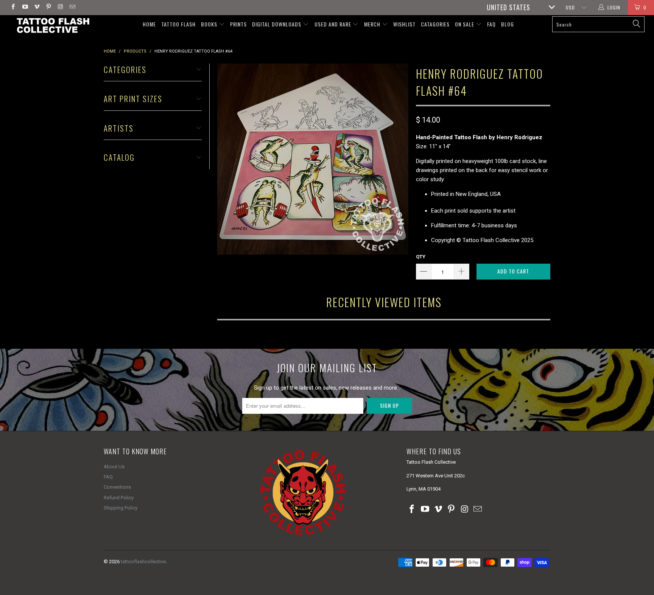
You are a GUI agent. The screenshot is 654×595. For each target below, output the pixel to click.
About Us (114, 466)
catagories (435, 24)
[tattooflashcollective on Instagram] (60, 7)
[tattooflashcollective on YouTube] (24, 7)
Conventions (117, 487)
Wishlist (404, 24)
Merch (373, 24)
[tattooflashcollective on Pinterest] (48, 7)
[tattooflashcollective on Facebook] (12, 7)
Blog (507, 24)
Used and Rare (334, 24)
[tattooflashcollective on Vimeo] (36, 7)
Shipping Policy (120, 508)
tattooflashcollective (143, 561)
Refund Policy (119, 497)
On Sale (465, 24)
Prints (238, 24)
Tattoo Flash (178, 24)
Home (149, 24)
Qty (420, 256)
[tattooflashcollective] (52, 25)
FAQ (491, 24)
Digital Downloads (277, 24)
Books (210, 24)
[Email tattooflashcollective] (72, 7)
